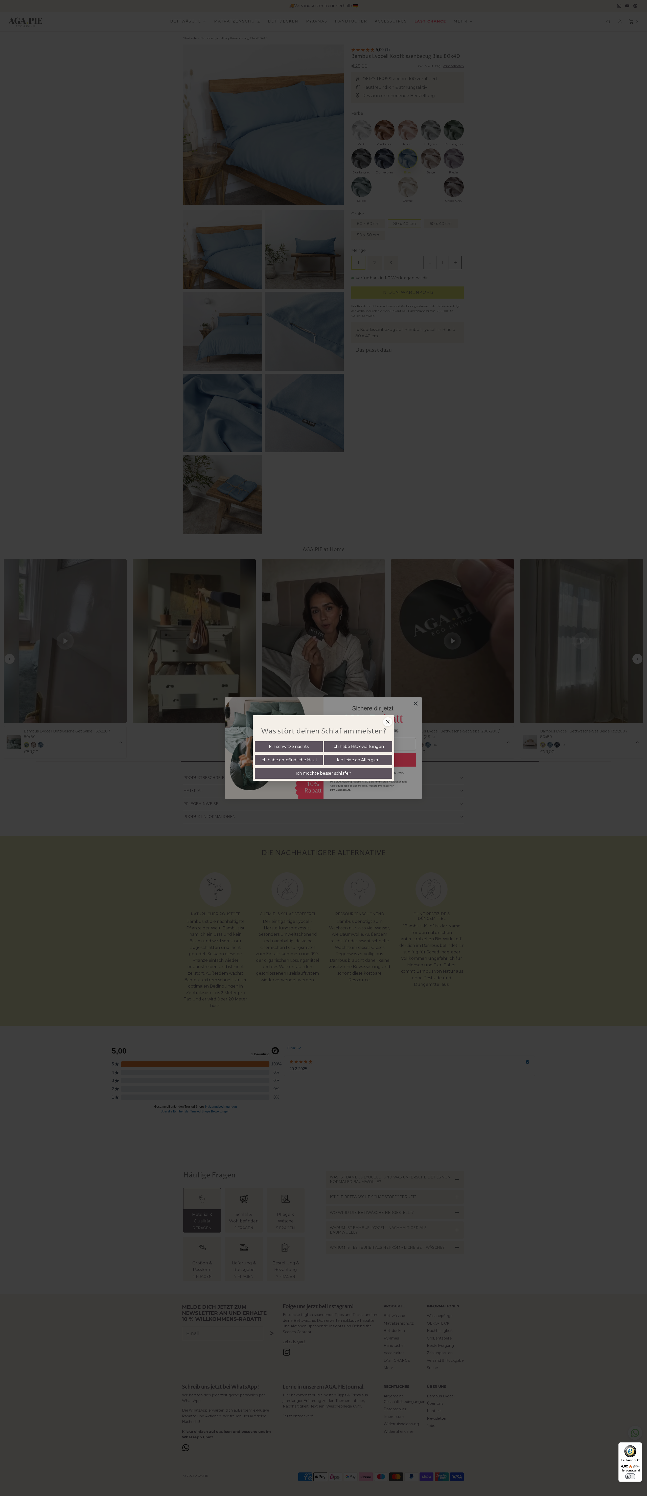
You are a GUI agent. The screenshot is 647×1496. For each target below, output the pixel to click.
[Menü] (639, 1445)
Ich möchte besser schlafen (323, 773)
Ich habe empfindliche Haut (288, 759)
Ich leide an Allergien (358, 759)
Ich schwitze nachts (289, 746)
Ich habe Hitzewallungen (358, 746)
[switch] (630, 1476)
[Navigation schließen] (387, 721)
